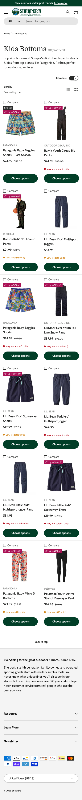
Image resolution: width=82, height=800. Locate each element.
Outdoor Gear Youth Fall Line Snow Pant (60, 330)
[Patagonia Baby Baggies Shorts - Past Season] (20, 123)
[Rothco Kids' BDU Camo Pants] (20, 211)
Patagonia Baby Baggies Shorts (19, 330)
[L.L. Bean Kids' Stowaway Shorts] (20, 389)
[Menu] (6, 12)
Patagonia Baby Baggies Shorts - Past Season (19, 153)
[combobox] (41, 21)
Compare (61, 78)
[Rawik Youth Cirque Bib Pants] (61, 123)
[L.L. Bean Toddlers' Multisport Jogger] (61, 389)
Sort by (8, 86)
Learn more (61, 3)
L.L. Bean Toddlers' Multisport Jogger (56, 419)
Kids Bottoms (20, 33)
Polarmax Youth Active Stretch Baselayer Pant (59, 596)
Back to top (41, 641)
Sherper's (16, 790)
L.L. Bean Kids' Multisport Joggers (61, 242)
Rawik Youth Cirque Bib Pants (59, 153)
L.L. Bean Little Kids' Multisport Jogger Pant (18, 507)
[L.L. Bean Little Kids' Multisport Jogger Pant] (20, 477)
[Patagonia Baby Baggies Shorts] (20, 300)
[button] (76, 12)
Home (7, 33)
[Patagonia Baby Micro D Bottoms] (20, 566)
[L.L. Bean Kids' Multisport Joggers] (61, 211)
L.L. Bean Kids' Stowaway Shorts (20, 419)
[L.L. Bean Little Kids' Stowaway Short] (61, 477)
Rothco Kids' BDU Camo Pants (19, 241)
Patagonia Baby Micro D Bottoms (19, 596)
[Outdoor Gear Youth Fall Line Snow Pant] (61, 300)
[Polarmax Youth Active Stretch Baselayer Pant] (61, 566)
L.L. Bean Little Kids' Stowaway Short (57, 507)
